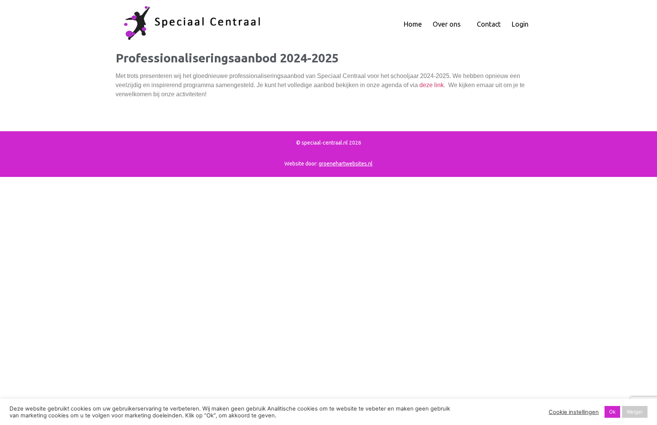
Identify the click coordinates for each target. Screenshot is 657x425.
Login (519, 24)
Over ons (447, 24)
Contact (489, 24)
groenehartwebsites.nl (346, 164)
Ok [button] (612, 412)
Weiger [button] (635, 412)
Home (412, 24)
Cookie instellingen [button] (574, 412)
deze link (431, 85)
